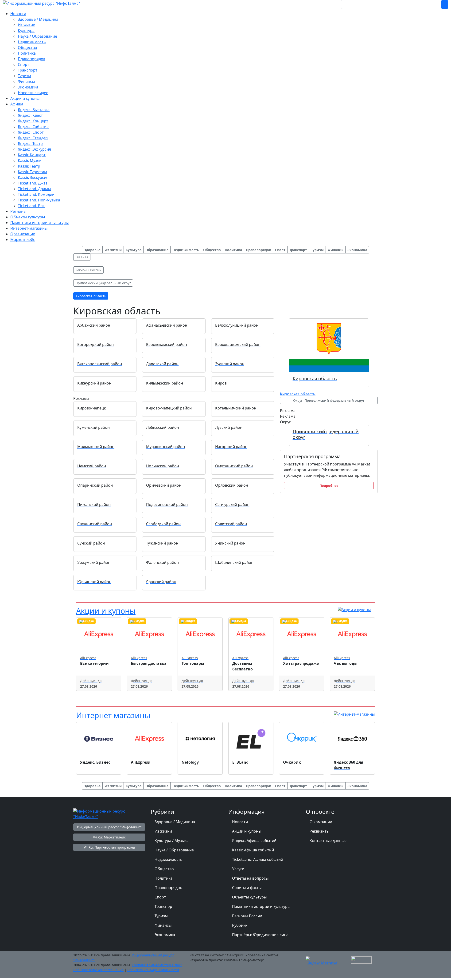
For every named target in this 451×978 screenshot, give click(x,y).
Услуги (238, 868)
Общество (164, 868)
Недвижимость (169, 859)
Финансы (163, 925)
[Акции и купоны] (354, 609)
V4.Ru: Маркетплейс (109, 837)
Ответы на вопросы (250, 878)
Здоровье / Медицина (175, 821)
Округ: (329, 400)
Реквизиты (319, 831)
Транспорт (164, 906)
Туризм (161, 915)
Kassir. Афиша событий (253, 850)
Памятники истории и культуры (261, 906)
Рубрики (240, 925)
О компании (321, 821)
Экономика (165, 934)
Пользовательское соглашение (98, 970)
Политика (163, 878)
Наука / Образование (174, 850)
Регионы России (247, 915)
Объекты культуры (249, 897)
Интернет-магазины (113, 715)
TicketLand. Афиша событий (257, 859)
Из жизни (163, 831)
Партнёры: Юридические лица (260, 934)
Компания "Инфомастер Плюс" (157, 965)
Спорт (160, 897)
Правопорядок (168, 887)
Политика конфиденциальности (153, 970)
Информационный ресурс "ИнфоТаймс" (109, 827)
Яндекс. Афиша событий (254, 840)
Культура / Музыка (172, 840)
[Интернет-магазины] (354, 713)
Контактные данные (328, 840)
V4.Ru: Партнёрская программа (109, 847)
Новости (240, 821)
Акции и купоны (106, 611)
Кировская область (297, 394)
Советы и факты (246, 887)
